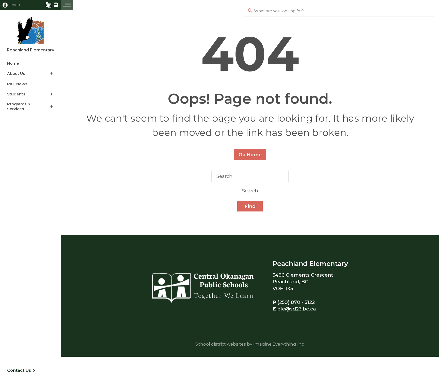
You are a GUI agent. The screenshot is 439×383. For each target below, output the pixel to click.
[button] (19, 5)
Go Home (250, 155)
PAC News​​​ (17, 83)
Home (13, 63)
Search (250, 191)
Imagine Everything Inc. (279, 344)
